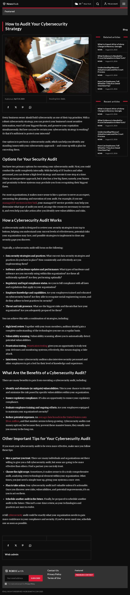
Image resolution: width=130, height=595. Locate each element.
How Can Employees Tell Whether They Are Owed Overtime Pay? (109, 83)
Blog (125, 29)
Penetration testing (37, 346)
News (100, 50)
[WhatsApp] (30, 107)
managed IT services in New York (19, 203)
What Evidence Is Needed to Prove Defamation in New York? (112, 57)
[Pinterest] (23, 107)
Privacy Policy (30, 584)
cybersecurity (15, 515)
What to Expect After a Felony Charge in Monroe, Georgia (111, 45)
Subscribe (35, 578)
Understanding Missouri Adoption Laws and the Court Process (110, 69)
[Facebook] (8, 107)
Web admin (11, 554)
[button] (97, 4)
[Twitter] (15, 107)
